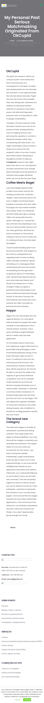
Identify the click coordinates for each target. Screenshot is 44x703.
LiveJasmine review (24, 41)
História (5, 606)
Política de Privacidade (11, 673)
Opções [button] (18, 700)
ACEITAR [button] (27, 700)
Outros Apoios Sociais (11, 653)
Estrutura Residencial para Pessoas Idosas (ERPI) (22, 641)
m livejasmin (11, 162)
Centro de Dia (7, 645)
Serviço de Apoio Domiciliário (14, 649)
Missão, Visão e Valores (11, 610)
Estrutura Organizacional (12, 614)
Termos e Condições (10, 668)
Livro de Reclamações (11, 677)
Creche (5, 637)
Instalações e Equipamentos (13, 622)
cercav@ (15, 579)
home (12, 41)
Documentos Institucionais (13, 618)
